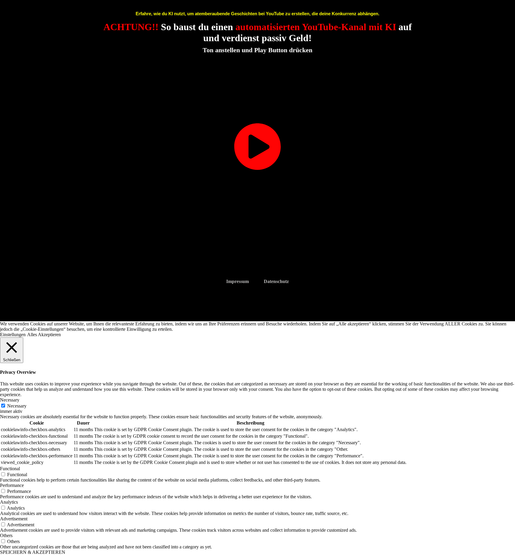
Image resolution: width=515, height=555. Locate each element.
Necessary (17, 405)
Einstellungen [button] (13, 334)
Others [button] (6, 535)
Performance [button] (12, 485)
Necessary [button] (9, 399)
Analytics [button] (9, 502)
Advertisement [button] (13, 518)
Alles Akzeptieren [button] (44, 334)
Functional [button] (10, 468)
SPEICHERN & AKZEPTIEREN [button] (32, 552)
